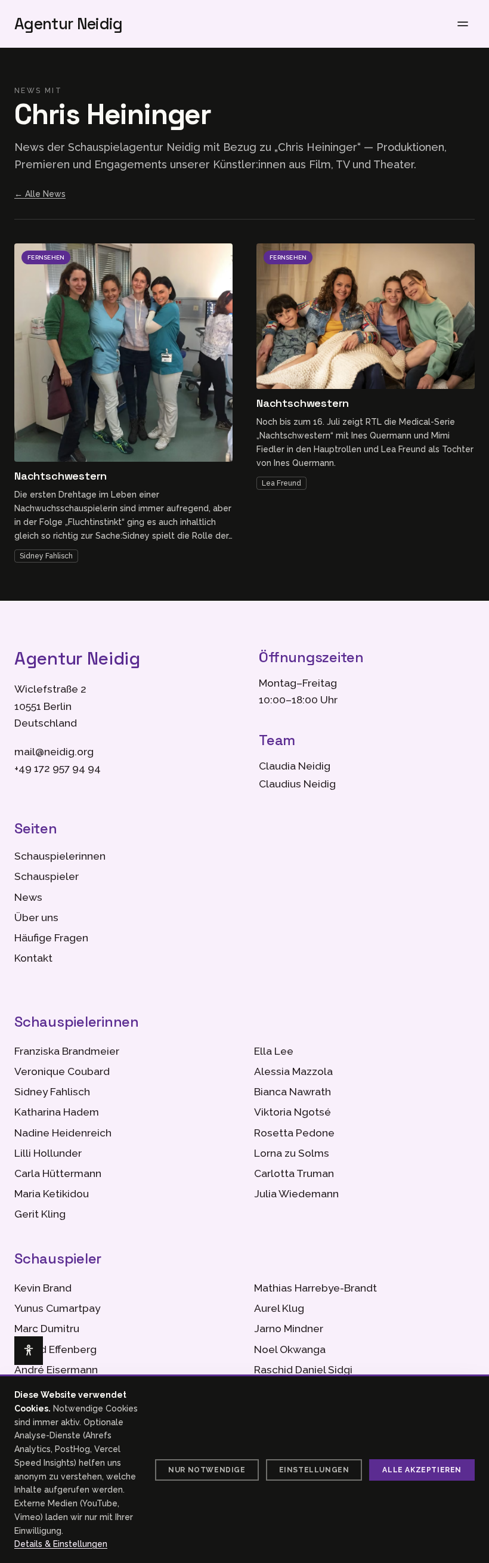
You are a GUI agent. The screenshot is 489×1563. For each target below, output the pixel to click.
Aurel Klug (279, 1308)
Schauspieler (46, 876)
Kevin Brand (43, 1288)
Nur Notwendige (206, 1470)
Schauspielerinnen (60, 856)
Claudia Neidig (294, 766)
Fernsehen (45, 257)
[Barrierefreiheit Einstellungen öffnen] (28, 1350)
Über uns (36, 917)
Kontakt (33, 958)
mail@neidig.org (54, 752)
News (28, 897)
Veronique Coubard (62, 1071)
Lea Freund (281, 483)
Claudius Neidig (297, 784)
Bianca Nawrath (292, 1092)
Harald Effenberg (55, 1349)
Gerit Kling (40, 1214)
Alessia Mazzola (293, 1071)
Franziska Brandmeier (66, 1051)
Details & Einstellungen (60, 1544)
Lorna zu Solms (291, 1153)
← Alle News (40, 194)
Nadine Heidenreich (63, 1133)
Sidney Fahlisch (46, 556)
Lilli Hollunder (48, 1153)
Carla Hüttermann (57, 1173)
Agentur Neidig (68, 24)
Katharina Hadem (56, 1112)
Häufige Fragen (51, 938)
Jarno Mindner (288, 1329)
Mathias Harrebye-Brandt (315, 1288)
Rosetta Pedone (294, 1133)
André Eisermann (56, 1370)
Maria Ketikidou (51, 1194)
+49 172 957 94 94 (57, 768)
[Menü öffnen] (463, 24)
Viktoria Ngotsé (292, 1112)
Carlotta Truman (294, 1173)
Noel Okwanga (290, 1349)
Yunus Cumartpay (57, 1308)
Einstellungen (314, 1470)
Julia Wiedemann (296, 1194)
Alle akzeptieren (422, 1470)
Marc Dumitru (46, 1329)
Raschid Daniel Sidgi (303, 1370)
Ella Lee (273, 1051)
